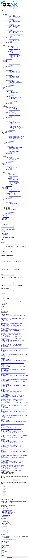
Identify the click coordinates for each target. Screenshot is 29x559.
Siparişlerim (6, 215)
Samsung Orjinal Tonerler (14, 140)
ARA (15, 8)
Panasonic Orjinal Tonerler (15, 196)
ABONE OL (16, 479)
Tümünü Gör (12, 19)
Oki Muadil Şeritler (13, 174)
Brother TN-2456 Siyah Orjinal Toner (12, 462)
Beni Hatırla (5, 229)
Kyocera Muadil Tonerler (14, 113)
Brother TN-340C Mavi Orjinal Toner (12, 338)
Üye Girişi (5, 224)
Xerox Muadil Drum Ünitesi (15, 147)
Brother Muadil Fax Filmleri (15, 16)
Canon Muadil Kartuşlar (14, 47)
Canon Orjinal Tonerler (14, 56)
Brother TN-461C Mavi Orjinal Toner (12, 326)
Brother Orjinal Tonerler (14, 35)
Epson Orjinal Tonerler (14, 83)
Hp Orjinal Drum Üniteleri (15, 100)
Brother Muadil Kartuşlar (14, 21)
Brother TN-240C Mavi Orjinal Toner (12, 470)
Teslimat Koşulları (7, 508)
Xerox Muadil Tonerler (14, 148)
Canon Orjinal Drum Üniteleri (15, 55)
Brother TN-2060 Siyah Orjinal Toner (12, 442)
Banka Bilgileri (6, 515)
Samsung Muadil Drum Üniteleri (16, 136)
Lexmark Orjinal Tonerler (14, 128)
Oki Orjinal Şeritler (13, 176)
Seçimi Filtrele (4, 311)
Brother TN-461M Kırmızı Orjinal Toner (13, 330)
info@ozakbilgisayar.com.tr (9, 539)
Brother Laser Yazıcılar (14, 39)
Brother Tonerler (7, 235)
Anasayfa (5, 233)
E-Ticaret (10, 557)
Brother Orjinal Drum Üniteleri (16, 34)
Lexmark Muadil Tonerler (14, 126)
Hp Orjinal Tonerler (13, 101)
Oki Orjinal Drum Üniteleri (15, 182)
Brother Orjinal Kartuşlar (14, 22)
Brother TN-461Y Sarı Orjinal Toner (12, 334)
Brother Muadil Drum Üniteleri (16, 31)
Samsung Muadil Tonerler (15, 137)
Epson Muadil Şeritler (14, 76)
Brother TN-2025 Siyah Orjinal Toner (12, 429)
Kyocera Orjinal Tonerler (14, 115)
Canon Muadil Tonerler (14, 54)
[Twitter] (4, 490)
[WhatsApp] (4, 496)
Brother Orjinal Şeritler (14, 27)
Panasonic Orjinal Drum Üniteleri (16, 194)
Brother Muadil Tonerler (14, 32)
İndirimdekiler (6, 523)
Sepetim (5, 526)
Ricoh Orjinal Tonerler (14, 167)
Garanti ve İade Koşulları (9, 512)
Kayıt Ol (8, 231)
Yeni (3, 306)
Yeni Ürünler (6, 522)
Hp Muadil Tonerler (13, 98)
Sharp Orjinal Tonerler (14, 159)
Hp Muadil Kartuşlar (13, 92)
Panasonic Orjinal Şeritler (14, 191)
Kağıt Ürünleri (9, 90)
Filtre (2, 313)
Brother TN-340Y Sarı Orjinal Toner (12, 345)
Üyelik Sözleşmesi (7, 510)
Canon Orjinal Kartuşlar (14, 49)
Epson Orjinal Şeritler (14, 77)
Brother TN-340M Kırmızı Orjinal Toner (13, 341)
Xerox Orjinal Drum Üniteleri (15, 149)
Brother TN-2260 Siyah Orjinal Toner (12, 446)
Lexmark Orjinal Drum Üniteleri (16, 127)
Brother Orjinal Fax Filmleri (15, 17)
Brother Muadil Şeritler (14, 26)
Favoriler (5, 219)
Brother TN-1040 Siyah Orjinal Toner (12, 392)
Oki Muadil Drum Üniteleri (15, 179)
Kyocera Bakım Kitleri (14, 108)
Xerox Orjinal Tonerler (14, 151)
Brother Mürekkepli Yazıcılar (15, 40)
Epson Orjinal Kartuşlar (14, 72)
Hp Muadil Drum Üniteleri (15, 97)
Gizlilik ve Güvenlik (7, 513)
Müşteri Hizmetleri (7, 524)
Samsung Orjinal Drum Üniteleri (16, 138)
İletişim (5, 218)
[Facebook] (4, 487)
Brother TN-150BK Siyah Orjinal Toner (13, 396)
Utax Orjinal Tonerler (14, 203)
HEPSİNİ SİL (4, 253)
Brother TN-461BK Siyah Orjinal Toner (13, 323)
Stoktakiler (4, 303)
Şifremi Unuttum (11, 229)
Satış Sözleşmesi (7, 511)
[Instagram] (4, 493)
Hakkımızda (6, 217)
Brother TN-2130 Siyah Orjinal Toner (12, 432)
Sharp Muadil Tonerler (14, 158)
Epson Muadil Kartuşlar (14, 71)
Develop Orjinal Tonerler (14, 64)
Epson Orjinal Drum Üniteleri (15, 82)
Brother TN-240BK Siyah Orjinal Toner (13, 466)
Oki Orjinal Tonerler (13, 183)
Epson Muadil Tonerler (14, 81)
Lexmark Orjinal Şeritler (14, 122)
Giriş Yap (3, 231)
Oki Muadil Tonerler (13, 181)
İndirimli (4, 304)
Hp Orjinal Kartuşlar (13, 93)
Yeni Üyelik (6, 530)
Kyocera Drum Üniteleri (14, 110)
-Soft (8, 557)
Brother (5, 234)
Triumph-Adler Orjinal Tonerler (16, 211)
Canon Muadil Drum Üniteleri (15, 52)
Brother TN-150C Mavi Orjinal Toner (12, 400)
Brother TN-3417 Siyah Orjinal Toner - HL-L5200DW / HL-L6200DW (12, 319)
